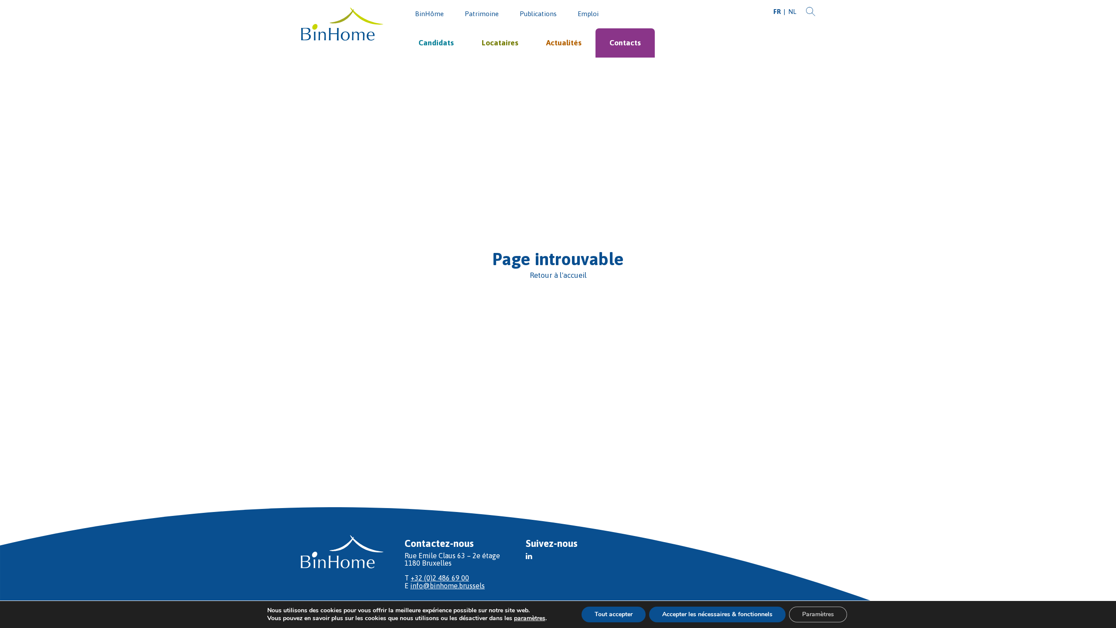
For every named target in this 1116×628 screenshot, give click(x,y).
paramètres (529, 618)
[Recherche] (810, 12)
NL (792, 11)
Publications (538, 13)
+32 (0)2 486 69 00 (440, 578)
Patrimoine (482, 13)
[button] (529, 556)
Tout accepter (614, 614)
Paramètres (818, 614)
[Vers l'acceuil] (342, 24)
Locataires (500, 42)
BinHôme (429, 13)
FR (777, 11)
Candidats (436, 42)
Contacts (625, 42)
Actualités (564, 42)
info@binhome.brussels (447, 586)
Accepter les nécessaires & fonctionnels (717, 614)
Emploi (588, 13)
